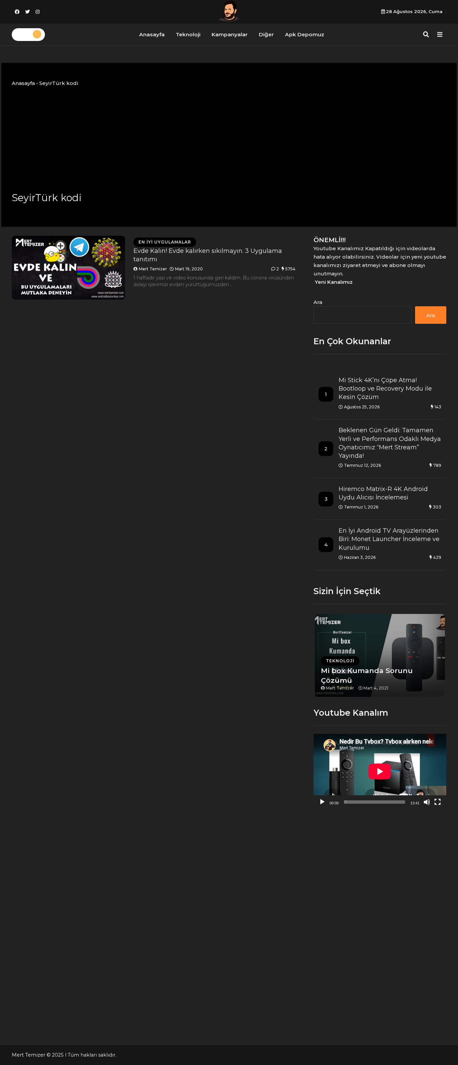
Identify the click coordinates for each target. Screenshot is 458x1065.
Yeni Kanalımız (334, 282)
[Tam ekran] (437, 802)
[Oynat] (322, 802)
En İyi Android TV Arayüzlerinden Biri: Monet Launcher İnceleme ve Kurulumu (389, 539)
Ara (317, 302)
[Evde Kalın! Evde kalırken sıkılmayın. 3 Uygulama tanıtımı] (68, 268)
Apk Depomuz (304, 34)
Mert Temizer (153, 268)
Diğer (266, 34)
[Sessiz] (426, 802)
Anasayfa (152, 34)
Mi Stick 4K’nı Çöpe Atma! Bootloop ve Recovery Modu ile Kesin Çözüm (385, 388)
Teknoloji (188, 34)
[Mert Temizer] (228, 11)
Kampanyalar (230, 34)
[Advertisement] (229, 139)
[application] (379, 771)
